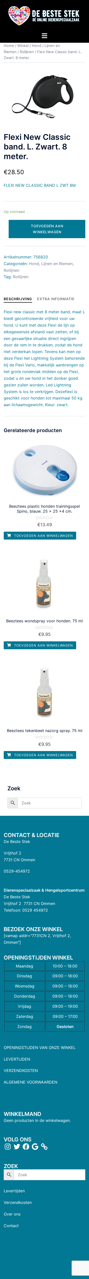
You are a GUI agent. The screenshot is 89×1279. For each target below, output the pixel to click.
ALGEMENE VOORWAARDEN (30, 1082)
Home (9, 45)
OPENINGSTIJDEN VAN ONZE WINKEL (40, 1047)
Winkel (23, 45)
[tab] (18, 298)
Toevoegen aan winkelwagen (47, 229)
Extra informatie (56, 299)
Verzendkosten (18, 1202)
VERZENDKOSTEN (21, 1070)
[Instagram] (8, 1147)
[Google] (35, 1147)
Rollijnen (27, 52)
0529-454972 (17, 871)
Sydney (50, 1270)
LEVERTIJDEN (17, 1059)
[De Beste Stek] (44, 15)
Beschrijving (18, 299)
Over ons (12, 1214)
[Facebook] (26, 1147)
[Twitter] (17, 1147)
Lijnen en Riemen (57, 263)
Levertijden (14, 1190)
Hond (36, 45)
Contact (11, 1225)
